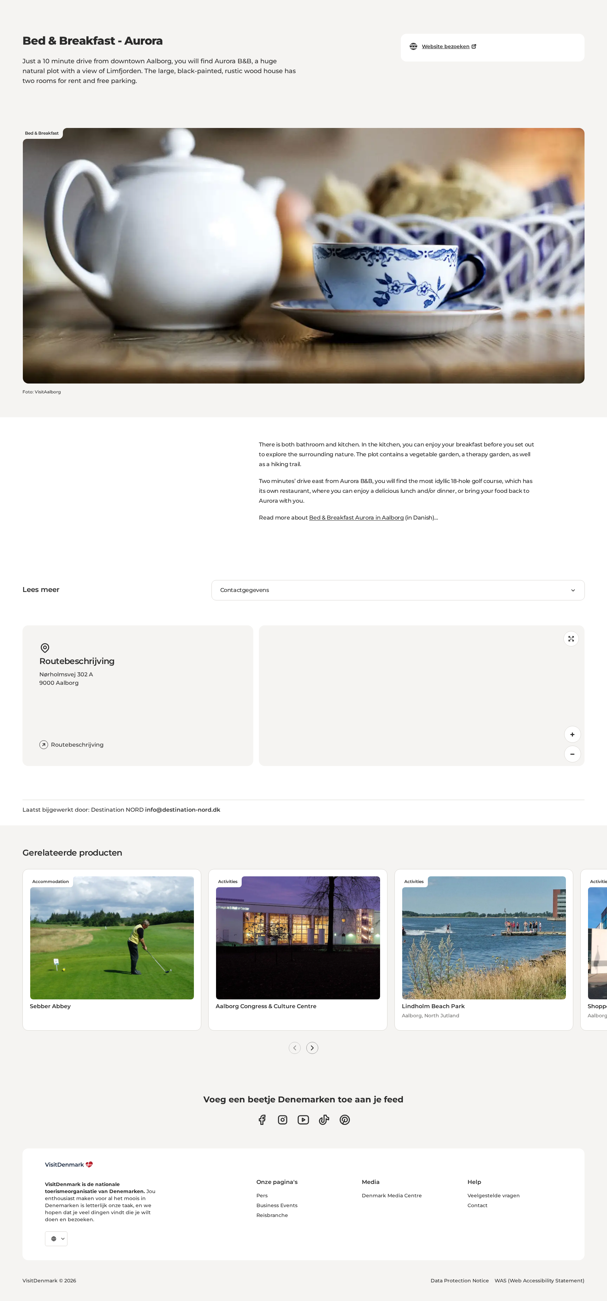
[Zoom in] (572, 734)
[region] (422, 695)
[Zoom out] (572, 754)
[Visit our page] (282, 1120)
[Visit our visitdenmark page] (303, 1120)
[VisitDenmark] (69, 1164)
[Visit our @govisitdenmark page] (324, 1120)
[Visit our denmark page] (262, 1120)
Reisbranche (272, 1215)
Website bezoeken (446, 46)
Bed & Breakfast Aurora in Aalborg (356, 517)
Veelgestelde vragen (494, 1195)
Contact (478, 1205)
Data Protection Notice (460, 1280)
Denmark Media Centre (392, 1195)
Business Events (277, 1205)
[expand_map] (571, 638)
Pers (262, 1195)
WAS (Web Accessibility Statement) (540, 1280)
